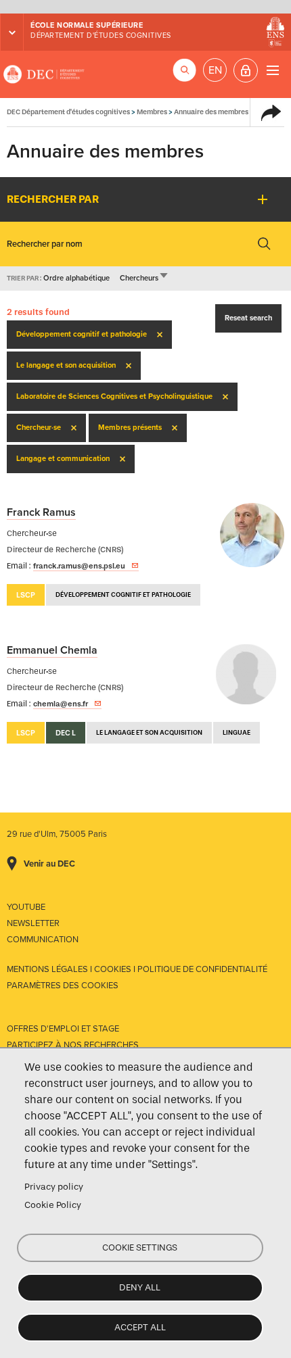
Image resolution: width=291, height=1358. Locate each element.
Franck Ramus (41, 512)
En (215, 70)
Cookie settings (139, 1247)
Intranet (245, 70)
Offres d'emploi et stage (63, 1028)
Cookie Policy (52, 1205)
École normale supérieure (86, 25)
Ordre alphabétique (76, 278)
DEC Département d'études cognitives (44, 74)
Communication (43, 939)
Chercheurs (144, 278)
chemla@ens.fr (60, 703)
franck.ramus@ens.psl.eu (79, 566)
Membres (152, 111)
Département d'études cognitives (100, 35)
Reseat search (248, 318)
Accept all (140, 1327)
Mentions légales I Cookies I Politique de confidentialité (137, 969)
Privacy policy (53, 1186)
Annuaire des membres (211, 111)
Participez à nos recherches (73, 1045)
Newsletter (33, 923)
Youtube (26, 907)
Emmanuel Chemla (52, 650)
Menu (272, 70)
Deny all (139, 1287)
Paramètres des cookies (62, 985)
